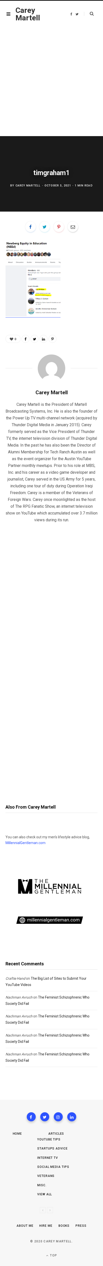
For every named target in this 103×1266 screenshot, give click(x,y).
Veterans (45, 1176)
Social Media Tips (53, 1167)
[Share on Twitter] (44, 226)
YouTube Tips (48, 1139)
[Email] (73, 226)
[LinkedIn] (44, 339)
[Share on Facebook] (30, 226)
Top (53, 1255)
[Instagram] (58, 1116)
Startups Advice (52, 1148)
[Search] (89, 14)
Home (17, 1133)
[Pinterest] (59, 226)
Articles (56, 1133)
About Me (24, 1226)
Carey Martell (28, 185)
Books (64, 1226)
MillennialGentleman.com (26, 843)
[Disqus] (52, 591)
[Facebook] (31, 1116)
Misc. (41, 1185)
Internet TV (47, 1158)
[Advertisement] (51, 82)
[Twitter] (44, 1116)
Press (81, 1226)
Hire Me (45, 1226)
